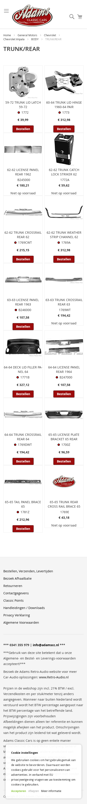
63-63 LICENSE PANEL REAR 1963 (23, 302)
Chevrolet (50, 35)
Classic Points (13, 600)
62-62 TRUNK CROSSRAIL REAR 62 (22, 234)
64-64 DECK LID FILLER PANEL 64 (23, 369)
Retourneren (12, 586)
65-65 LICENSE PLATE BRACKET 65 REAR (63, 436)
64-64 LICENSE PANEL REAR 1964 (64, 369)
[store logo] (32, 15)
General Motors (28, 35)
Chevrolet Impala (14, 39)
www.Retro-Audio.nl (54, 677)
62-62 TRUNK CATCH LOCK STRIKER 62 (64, 172)
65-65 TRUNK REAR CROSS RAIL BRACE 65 (64, 504)
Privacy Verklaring (16, 615)
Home (7, 35)
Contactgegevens (16, 593)
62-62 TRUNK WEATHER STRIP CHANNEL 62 (64, 234)
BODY (35, 39)
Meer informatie (51, 791)
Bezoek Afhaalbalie (17, 578)
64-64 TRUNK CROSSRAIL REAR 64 (22, 436)
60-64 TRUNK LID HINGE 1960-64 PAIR (64, 104)
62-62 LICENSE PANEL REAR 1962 (23, 172)
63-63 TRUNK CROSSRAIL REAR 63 (64, 302)
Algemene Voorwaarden (21, 622)
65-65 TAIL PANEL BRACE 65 (23, 504)
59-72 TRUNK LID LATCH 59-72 (23, 104)
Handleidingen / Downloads (24, 608)
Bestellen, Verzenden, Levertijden (28, 571)
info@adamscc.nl (46, 645)
